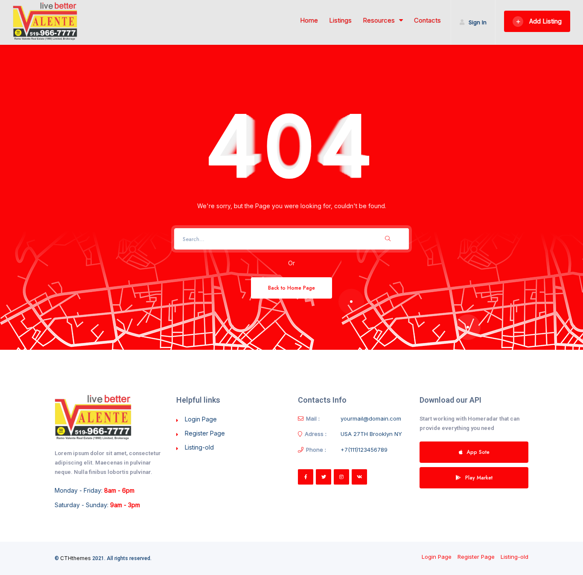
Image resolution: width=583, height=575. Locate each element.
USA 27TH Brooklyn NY (371, 433)
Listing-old (199, 447)
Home (309, 20)
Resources (379, 20)
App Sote (478, 452)
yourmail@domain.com (371, 418)
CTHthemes (75, 558)
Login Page (201, 419)
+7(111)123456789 (364, 449)
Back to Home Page (291, 287)
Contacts (427, 20)
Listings (340, 20)
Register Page (205, 433)
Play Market (479, 477)
